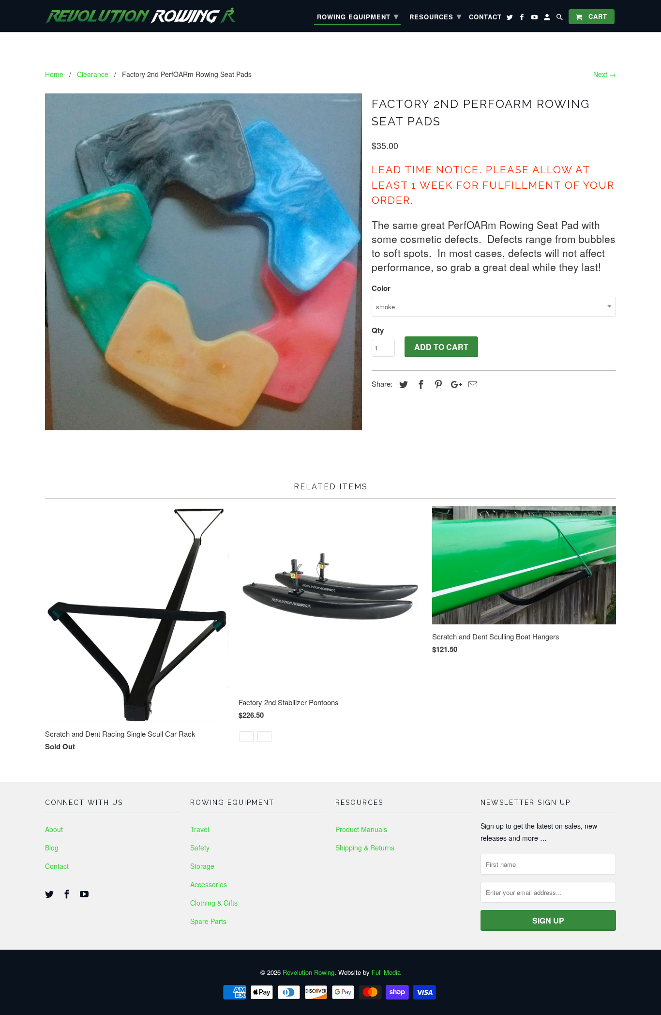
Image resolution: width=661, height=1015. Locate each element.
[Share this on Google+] (454, 384)
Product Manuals (361, 829)
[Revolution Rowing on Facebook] (67, 893)
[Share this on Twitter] (402, 384)
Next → (604, 74)
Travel (199, 829)
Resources (435, 16)
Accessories (208, 884)
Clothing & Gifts (214, 903)
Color (381, 288)
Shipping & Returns (364, 847)
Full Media (386, 972)
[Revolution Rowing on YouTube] (85, 893)
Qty (378, 330)
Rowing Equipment (358, 16)
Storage (202, 866)
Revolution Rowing (308, 972)
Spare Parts (208, 921)
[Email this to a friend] (471, 384)
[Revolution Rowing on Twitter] (50, 893)
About (54, 829)
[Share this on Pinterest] (437, 384)
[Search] (560, 18)
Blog (52, 847)
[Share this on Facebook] (419, 384)
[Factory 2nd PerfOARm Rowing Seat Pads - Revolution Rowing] (203, 261)
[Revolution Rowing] (149, 16)
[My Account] (548, 18)
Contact (57, 866)
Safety (200, 847)
